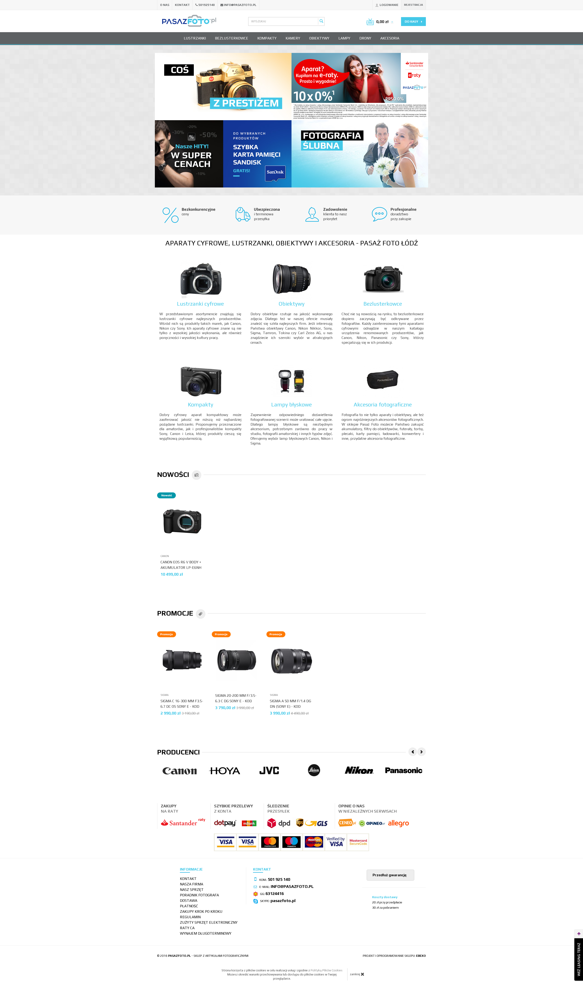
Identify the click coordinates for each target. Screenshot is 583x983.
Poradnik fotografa (199, 895)
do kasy (412, 21)
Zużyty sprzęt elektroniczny (209, 922)
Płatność (189, 906)
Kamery (293, 38)
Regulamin (190, 917)
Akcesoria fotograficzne (383, 404)
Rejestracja (413, 4)
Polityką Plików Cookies (327, 970)
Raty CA (187, 928)
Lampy (344, 38)
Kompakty (266, 38)
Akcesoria (389, 38)
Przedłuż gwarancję (389, 875)
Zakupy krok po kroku (201, 911)
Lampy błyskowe (291, 404)
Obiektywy (319, 38)
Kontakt (182, 5)
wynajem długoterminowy (205, 933)
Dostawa (188, 900)
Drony (365, 38)
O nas (164, 5)
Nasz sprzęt (192, 889)
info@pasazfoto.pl (240, 5)
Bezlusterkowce (231, 38)
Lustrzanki (195, 38)
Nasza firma (191, 884)
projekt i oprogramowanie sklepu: (394, 955)
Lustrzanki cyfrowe (200, 304)
